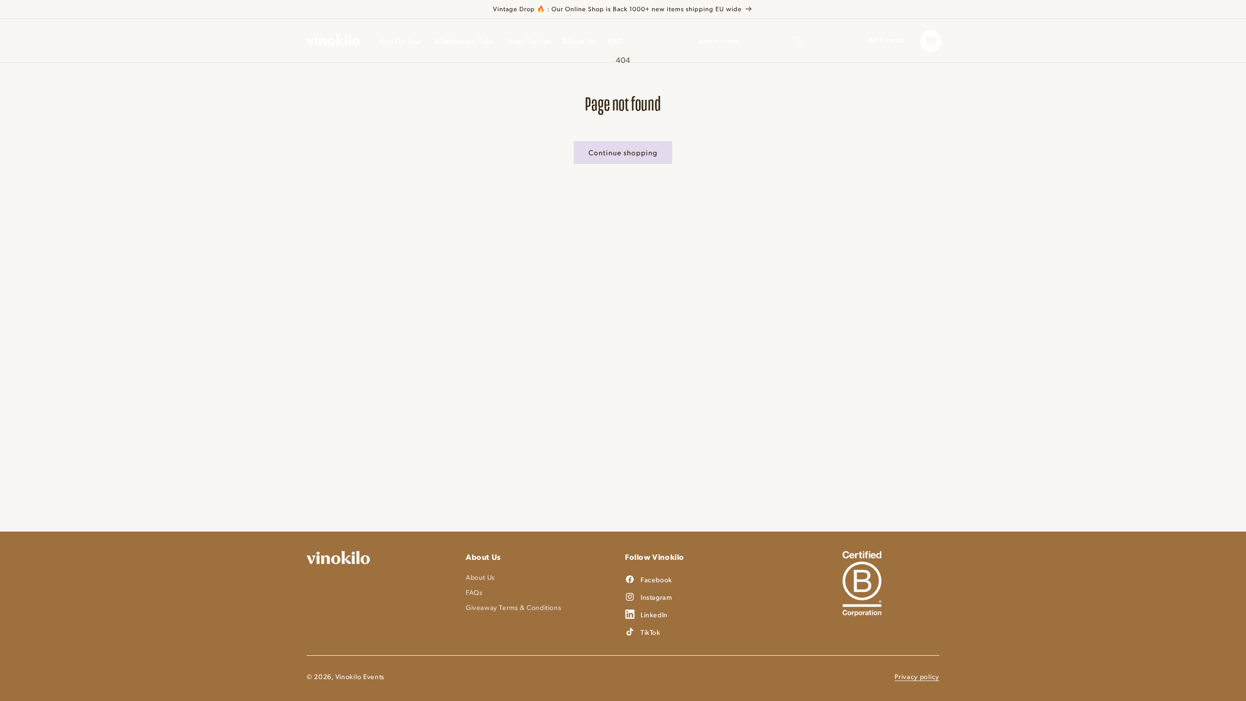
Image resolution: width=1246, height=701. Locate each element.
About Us (480, 577)
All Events (886, 40)
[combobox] (748, 41)
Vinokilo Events (360, 676)
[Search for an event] (798, 40)
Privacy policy (917, 676)
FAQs (474, 592)
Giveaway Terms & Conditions (513, 607)
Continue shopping (623, 152)
